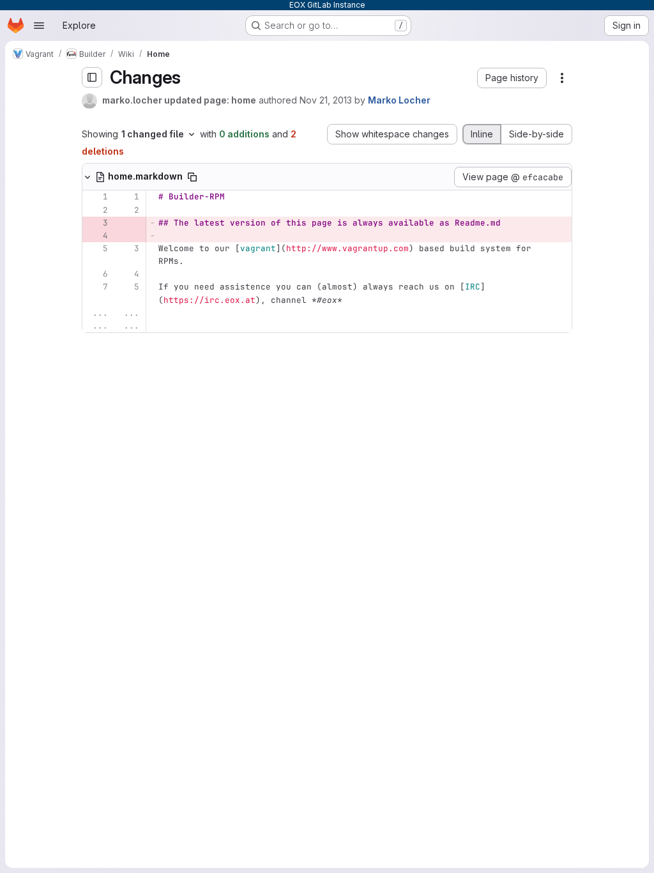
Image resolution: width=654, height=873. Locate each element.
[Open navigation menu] (39, 25)
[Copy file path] (192, 177)
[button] (512, 78)
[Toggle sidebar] (92, 77)
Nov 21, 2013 (326, 100)
